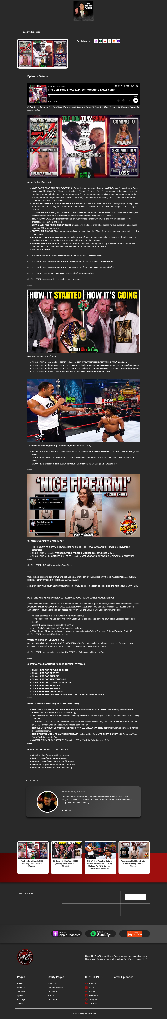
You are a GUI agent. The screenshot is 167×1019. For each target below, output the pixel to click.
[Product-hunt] (66, 810)
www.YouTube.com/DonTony (46, 737)
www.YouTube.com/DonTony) (62, 712)
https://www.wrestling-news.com (55, 755)
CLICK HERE (33, 255)
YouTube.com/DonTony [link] (76, 803)
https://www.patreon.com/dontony (72, 725)
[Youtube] (70, 810)
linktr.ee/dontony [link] (122, 799)
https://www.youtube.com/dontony (57, 767)
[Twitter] (63, 810)
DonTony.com (109, 715)
